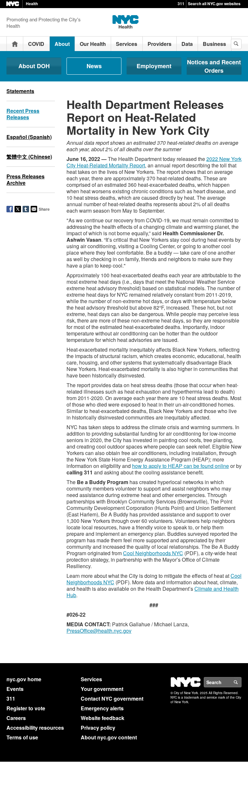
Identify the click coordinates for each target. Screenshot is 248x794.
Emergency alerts (102, 708)
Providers (159, 44)
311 (181, 3)
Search (241, 682)
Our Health (93, 44)
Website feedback (102, 718)
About (62, 44)
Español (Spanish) (29, 137)
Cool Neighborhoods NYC (153, 553)
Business (214, 44)
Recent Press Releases (22, 114)
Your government (102, 689)
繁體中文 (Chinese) (29, 156)
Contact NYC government (112, 698)
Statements (20, 91)
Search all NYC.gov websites (214, 3)
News (94, 66)
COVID (36, 44)
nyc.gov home (23, 679)
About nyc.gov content (109, 737)
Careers (16, 718)
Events (15, 689)
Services (126, 44)
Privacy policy (98, 727)
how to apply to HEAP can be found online (180, 466)
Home (15, 44)
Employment (154, 66)
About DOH (34, 66)
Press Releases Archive (25, 179)
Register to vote (25, 708)
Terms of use (22, 737)
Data (187, 44)
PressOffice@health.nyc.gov (99, 630)
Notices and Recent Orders (214, 66)
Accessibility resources (35, 727)
